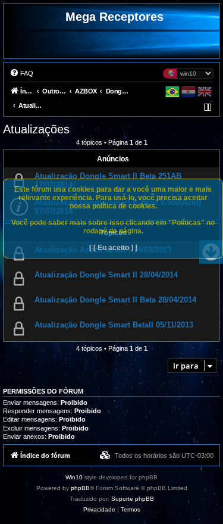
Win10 (74, 477)
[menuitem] (21, 73)
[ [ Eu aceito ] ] (113, 248)
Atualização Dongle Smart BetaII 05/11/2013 (113, 324)
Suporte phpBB (132, 498)
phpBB (80, 488)
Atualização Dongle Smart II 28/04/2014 (106, 274)
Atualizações (36, 129)
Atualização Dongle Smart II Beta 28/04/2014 (115, 299)
